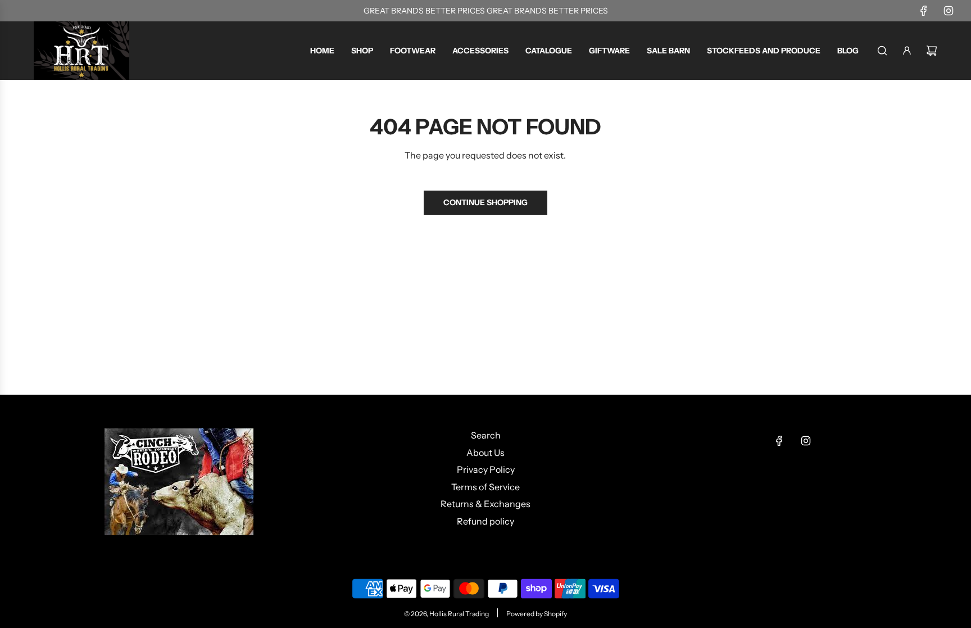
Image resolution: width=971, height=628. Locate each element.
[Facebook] (923, 10)
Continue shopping (485, 202)
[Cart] (931, 50)
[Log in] (907, 50)
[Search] (882, 50)
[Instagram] (948, 10)
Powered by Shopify (536, 613)
